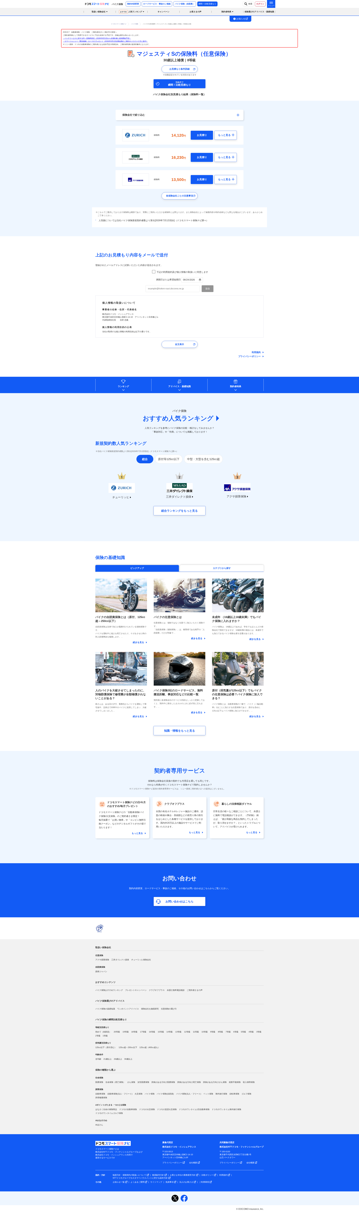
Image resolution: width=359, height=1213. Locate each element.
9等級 (212, 1032)
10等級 (205, 1032)
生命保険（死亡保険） (115, 1082)
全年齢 (98, 1059)
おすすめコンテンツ (105, 982)
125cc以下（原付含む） (105, 1047)
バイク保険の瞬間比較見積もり (111, 1019)
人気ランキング (131, 12)
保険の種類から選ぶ (105, 1070)
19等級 (126, 1032)
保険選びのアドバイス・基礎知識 (259, 12)
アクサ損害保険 (102, 960)
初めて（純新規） (103, 1032)
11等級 (196, 1032)
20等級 (117, 1032)
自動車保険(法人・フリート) (119, 1094)
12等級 (187, 1032)
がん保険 (131, 1082)
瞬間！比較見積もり (207, 4)
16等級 (152, 1032)
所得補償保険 (101, 1097)
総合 (145, 459)
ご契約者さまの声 (194, 990)
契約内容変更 (133, 4)
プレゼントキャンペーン (136, 990)
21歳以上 (107, 1059)
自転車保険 (234, 1094)
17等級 (143, 1032)
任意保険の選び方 (169, 1009)
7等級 (228, 1032)
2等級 (97, 1036)
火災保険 (138, 1094)
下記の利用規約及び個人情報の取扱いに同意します (182, 272)
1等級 (105, 1036)
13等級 (178, 1032)
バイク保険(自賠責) (165, 1094)
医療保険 (99, 1082)
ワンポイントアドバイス (128, 1009)
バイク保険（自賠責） (185, 4)
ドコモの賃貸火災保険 (167, 1109)
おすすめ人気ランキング (178, 418)
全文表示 (179, 344)
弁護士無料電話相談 (176, 990)
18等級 (134, 1032)
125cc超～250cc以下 (128, 1047)
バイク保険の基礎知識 (105, 1009)
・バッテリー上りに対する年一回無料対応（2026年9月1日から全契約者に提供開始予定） (97, 38)
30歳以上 (128, 1059)
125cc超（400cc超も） (149, 1047)
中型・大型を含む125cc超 (203, 459)
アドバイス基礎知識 (179, 386)
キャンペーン (163, 12)
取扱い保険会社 (103, 947)
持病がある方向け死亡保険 (189, 1082)
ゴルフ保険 (246, 1094)
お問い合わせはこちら (179, 901)
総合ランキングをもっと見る (179, 510)
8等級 (220, 1032)
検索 (250, 4)
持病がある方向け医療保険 (163, 1082)
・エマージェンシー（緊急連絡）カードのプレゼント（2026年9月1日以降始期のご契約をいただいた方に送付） (105, 41)
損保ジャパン (101, 971)
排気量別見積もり (103, 1043)
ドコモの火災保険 (147, 1109)
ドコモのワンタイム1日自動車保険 (194, 1109)
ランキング (123, 386)
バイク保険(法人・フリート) (188, 1094)
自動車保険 (100, 1094)
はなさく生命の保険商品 (106, 1109)
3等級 (258, 1032)
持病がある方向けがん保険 (215, 1082)
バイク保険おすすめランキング (109, 990)
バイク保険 (150, 1094)
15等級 (161, 1032)
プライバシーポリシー (249, 356)
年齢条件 (99, 1054)
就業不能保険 (235, 1082)
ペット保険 (208, 1094)
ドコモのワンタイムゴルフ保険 (109, 1113)
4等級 (251, 1032)
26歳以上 (118, 1059)
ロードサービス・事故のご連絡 (157, 4)
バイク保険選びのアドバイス (110, 1001)
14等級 (169, 1032)
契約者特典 (235, 386)
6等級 (235, 1032)
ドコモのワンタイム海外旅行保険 (226, 1109)
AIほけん (99, 1125)
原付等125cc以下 (169, 459)
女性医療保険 (143, 1082)
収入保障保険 (249, 1082)
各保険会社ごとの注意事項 (179, 196)
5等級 (243, 1032)
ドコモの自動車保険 (128, 1109)
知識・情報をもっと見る (179, 730)
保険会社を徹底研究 (150, 1009)
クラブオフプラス (157, 990)
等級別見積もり (102, 1027)
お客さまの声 (195, 12)
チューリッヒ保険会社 (141, 960)
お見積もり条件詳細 (179, 69)
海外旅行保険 (221, 1094)
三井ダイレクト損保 (120, 960)
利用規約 (256, 352)
